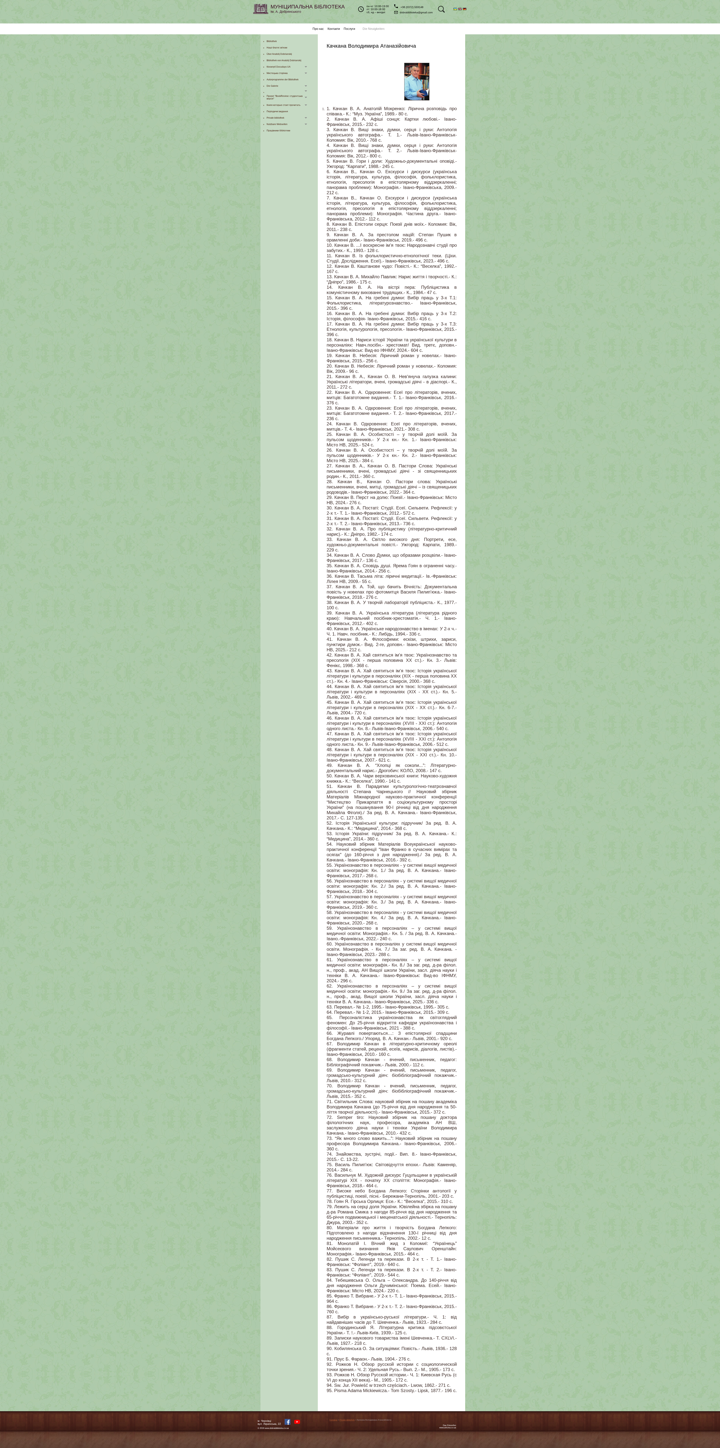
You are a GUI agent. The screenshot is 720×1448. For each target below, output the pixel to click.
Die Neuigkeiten (373, 28)
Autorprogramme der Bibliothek (282, 79)
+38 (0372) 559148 (411, 7)
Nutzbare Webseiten (277, 124)
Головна (333, 1420)
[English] (460, 9)
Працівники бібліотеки (278, 130)
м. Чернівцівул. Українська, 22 (269, 1422)
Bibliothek (272, 41)
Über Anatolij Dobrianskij (279, 54)
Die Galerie (272, 86)
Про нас (318, 28)
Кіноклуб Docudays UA (278, 66)
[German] (465, 9)
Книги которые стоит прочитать (283, 105)
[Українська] (456, 9)
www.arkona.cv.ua (447, 1427)
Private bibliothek (275, 118)
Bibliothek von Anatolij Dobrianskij (284, 60)
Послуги (349, 28)
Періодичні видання (277, 111)
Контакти (334, 28)
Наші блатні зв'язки (277, 47)
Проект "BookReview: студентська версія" (285, 97)
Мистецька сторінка (277, 73)
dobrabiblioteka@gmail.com (416, 12)
